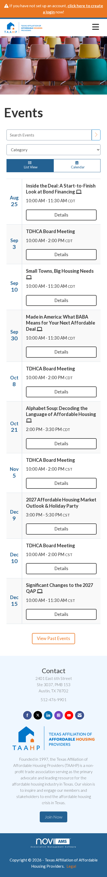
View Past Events (53, 638)
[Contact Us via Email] (80, 715)
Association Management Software (53, 847)
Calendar (77, 167)
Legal (71, 866)
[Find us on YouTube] (69, 715)
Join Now (53, 817)
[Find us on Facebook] (27, 715)
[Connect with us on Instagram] (58, 715)
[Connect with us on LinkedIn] (48, 715)
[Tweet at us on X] (38, 715)
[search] (96, 135)
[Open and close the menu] (72, 26)
